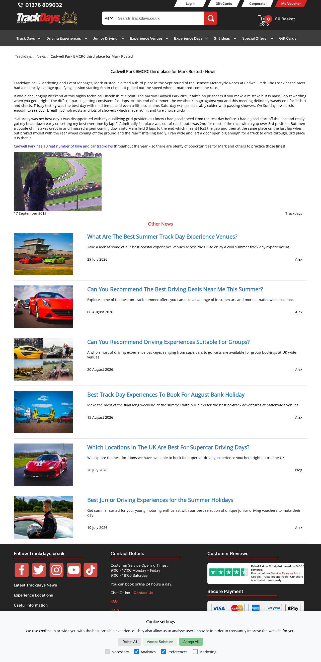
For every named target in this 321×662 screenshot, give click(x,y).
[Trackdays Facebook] (22, 575)
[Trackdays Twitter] (39, 575)
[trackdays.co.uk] (47, 25)
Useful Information (31, 605)
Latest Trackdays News (35, 585)
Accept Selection (160, 642)
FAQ (114, 601)
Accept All (191, 642)
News (41, 56)
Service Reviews (282, 573)
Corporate (257, 4)
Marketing (207, 651)
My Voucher (291, 4)
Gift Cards (224, 4)
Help (115, 610)
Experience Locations (33, 595)
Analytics (148, 651)
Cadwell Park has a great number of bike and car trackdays (63, 146)
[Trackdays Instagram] (56, 575)
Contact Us (143, 593)
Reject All (129, 642)
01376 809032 (43, 5)
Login (190, 4)
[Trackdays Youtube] (74, 575)
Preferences (178, 651)
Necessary (120, 651)
